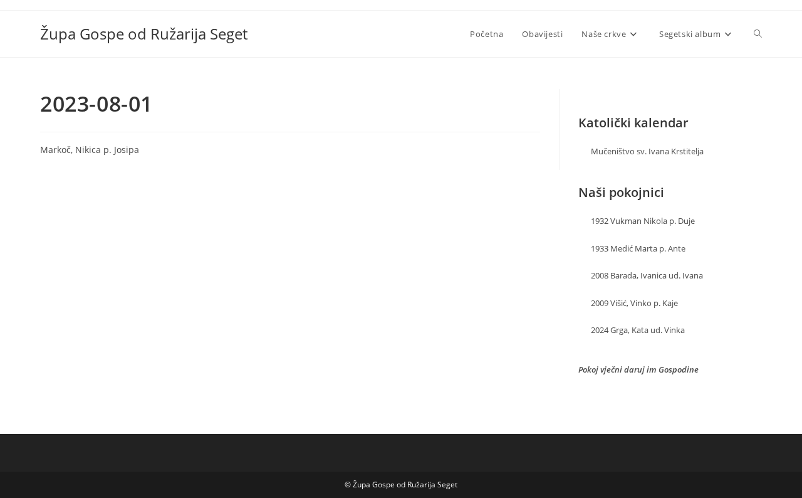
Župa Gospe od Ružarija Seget (143, 33)
